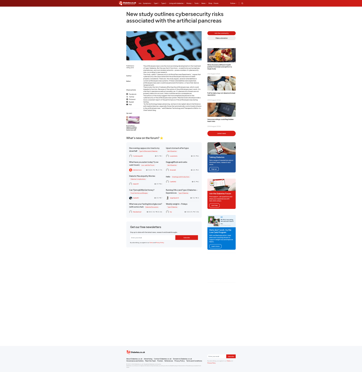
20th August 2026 (214, 100)
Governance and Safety (135, 361)
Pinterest (132, 99)
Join (140, 3)
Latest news (221, 133)
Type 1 (156, 3)
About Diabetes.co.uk (134, 359)
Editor (128, 81)
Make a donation (222, 38)
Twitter (131, 97)
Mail (130, 104)
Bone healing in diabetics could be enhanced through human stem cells (131, 128)
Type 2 (163, 3)
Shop (210, 3)
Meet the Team (150, 361)
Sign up (214, 169)
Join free (214, 205)
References (169, 361)
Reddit (131, 102)
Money (188, 3)
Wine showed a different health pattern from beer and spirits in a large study (219, 67)
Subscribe (187, 237)
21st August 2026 (213, 74)
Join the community (222, 33)
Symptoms (147, 3)
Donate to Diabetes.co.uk (182, 359)
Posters (160, 361)
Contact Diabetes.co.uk (162, 359)
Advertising (148, 359)
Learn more (215, 246)
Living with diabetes (176, 3)
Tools (196, 3)
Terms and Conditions (194, 361)
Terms (151, 242)
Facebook (132, 94)
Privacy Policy (160, 242)
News (203, 3)
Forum (216, 3)
